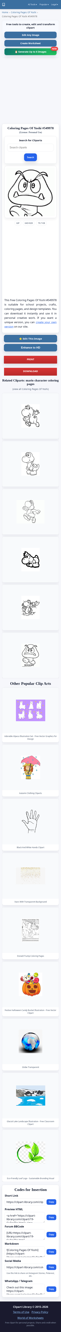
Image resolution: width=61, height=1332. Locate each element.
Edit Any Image (30, 35)
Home (5, 12)
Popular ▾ (44, 4)
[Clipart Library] (3, 4)
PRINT (30, 359)
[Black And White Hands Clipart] (30, 821)
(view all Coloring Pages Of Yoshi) (31, 389)
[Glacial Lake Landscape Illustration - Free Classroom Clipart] (30, 1095)
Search (30, 157)
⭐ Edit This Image (30, 338)
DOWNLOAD (30, 371)
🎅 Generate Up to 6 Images (36, 50)
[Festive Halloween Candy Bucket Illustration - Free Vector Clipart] (30, 984)
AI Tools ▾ (32, 4)
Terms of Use (21, 1312)
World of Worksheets (30, 1318)
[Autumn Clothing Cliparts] (30, 767)
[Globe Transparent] (30, 1041)
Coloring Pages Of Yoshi (23, 12)
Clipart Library (22, 1307)
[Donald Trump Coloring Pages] (30, 930)
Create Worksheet (30, 43)
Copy (51, 1202)
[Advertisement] (30, 90)
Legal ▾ (54, 4)
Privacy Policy (40, 1312)
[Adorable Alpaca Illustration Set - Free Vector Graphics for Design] (30, 710)
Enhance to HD (30, 347)
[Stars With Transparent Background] (30, 876)
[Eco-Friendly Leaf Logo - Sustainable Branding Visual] (30, 1152)
